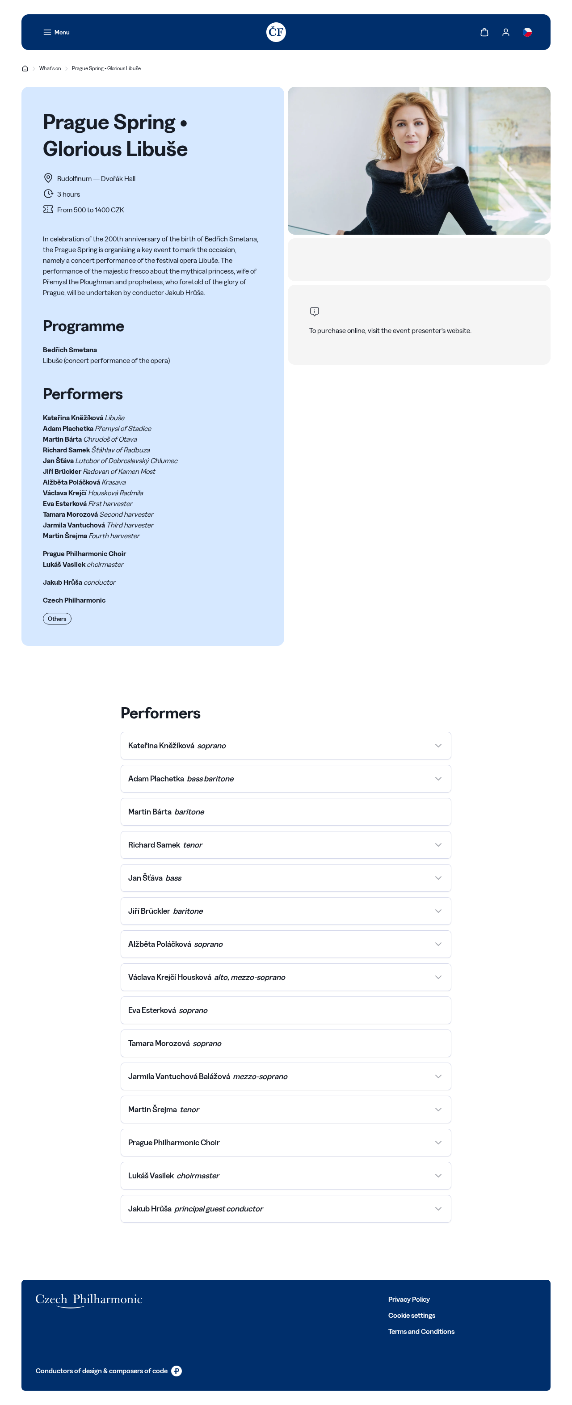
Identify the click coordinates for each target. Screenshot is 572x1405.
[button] (286, 745)
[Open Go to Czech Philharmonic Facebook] (172, 1298)
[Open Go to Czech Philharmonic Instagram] (211, 1298)
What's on (50, 68)
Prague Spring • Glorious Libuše (106, 68)
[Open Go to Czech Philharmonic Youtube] (231, 1298)
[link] (56, 32)
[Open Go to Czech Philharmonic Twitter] (192, 1298)
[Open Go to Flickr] (270, 1298)
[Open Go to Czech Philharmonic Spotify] (251, 1298)
